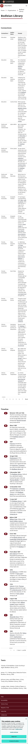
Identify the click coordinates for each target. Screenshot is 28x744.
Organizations (12, 10)
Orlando (8, 6)
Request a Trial (5, 707)
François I (12, 443)
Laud (19, 508)
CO (22, 102)
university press (16, 590)
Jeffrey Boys (22, 136)
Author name (12, 33)
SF (26, 302)
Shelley (20, 121)
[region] (14, 730)
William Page (13, 519)
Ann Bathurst (14, 572)
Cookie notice (18, 729)
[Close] (26, 719)
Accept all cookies (14, 741)
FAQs (2, 696)
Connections (5, 33)
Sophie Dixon (18, 637)
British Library (18, 537)
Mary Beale (21, 231)
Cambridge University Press (8, 2)
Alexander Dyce (14, 617)
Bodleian (20, 39)
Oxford (12, 586)
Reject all (14, 736)
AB (18, 124)
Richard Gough (21, 420)
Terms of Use (4, 704)
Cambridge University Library (18, 539)
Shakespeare (13, 458)
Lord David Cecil (22, 294)
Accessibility (4, 700)
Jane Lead (19, 574)
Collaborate (4, 715)
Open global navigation (1, 1)
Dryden (20, 358)
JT (18, 373)
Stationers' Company (18, 465)
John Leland (20, 593)
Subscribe (3, 711)
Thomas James (22, 165)
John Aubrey (13, 554)
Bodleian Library (22, 108)
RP (23, 276)
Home (3, 10)
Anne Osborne (22, 234)
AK (18, 348)
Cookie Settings (14, 732)
